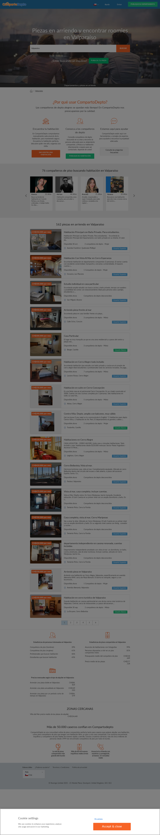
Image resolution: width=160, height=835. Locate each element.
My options (98, 819)
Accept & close (112, 826)
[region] (80, 822)
